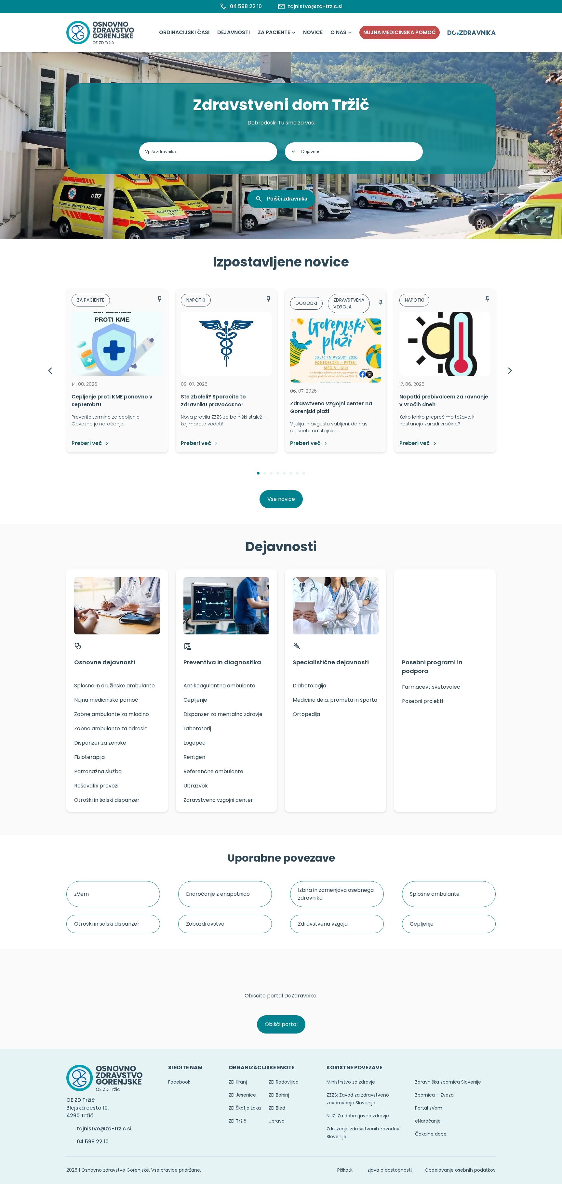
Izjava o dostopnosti (389, 1170)
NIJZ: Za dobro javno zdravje (358, 1115)
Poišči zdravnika (287, 199)
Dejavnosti (233, 32)
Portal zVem (428, 1108)
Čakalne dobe (431, 1134)
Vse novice (281, 499)
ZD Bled (277, 1108)
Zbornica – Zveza (434, 1095)
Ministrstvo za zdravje (351, 1082)
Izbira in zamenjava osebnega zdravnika (336, 894)
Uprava (277, 1121)
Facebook (179, 1082)
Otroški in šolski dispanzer (107, 924)
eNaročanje (428, 1121)
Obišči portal (281, 1024)
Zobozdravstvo (205, 924)
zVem (81, 894)
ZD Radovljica (284, 1082)
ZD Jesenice (242, 1095)
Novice (313, 32)
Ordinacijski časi (184, 32)
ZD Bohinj (279, 1095)
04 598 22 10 (93, 1141)
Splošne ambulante (435, 894)
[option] (117, 370)
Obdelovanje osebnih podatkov (460, 1170)
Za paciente (274, 32)
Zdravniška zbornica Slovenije (448, 1082)
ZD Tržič (237, 1121)
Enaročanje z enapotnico (218, 894)
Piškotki (345, 1170)
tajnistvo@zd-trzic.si (104, 1128)
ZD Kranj (238, 1082)
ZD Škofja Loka (245, 1108)
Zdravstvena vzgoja (323, 924)
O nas (338, 32)
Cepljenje (422, 924)
